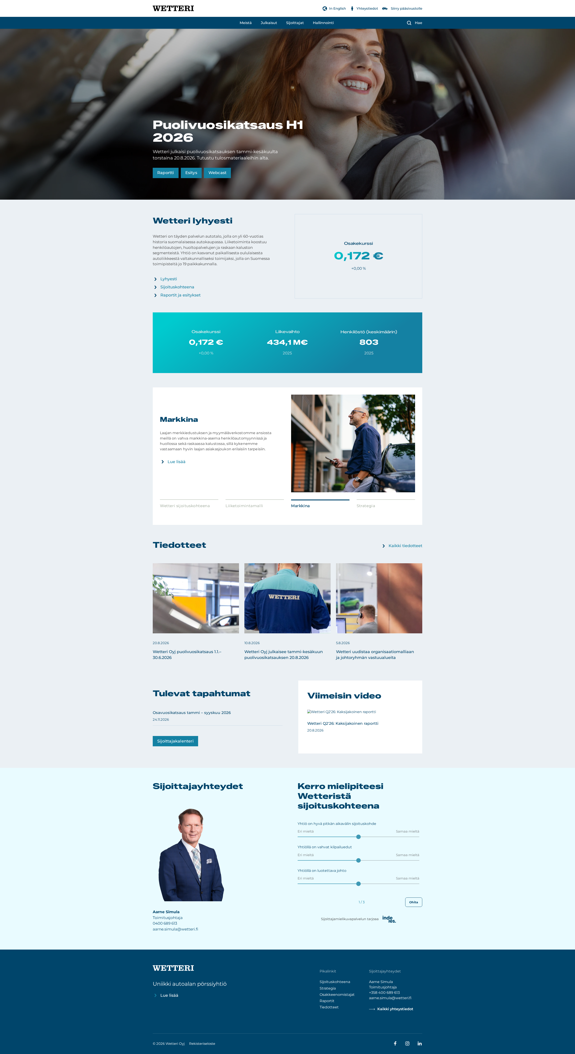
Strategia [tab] (366, 506)
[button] (196, 612)
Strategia (328, 988)
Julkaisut (269, 23)
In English (337, 9)
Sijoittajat (295, 23)
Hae (418, 23)
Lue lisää (183, 461)
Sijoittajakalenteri (175, 741)
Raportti (165, 172)
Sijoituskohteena (177, 287)
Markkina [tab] (300, 506)
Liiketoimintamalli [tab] (244, 506)
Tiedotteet (329, 1007)
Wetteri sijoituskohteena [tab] (185, 506)
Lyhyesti (168, 278)
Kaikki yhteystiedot (395, 1009)
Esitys (191, 172)
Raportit (327, 1001)
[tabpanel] (293, 443)
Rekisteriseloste (202, 1043)
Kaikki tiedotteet (405, 545)
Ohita (413, 902)
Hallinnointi (323, 23)
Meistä (246, 23)
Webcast (217, 172)
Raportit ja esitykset (180, 295)
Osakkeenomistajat (337, 994)
